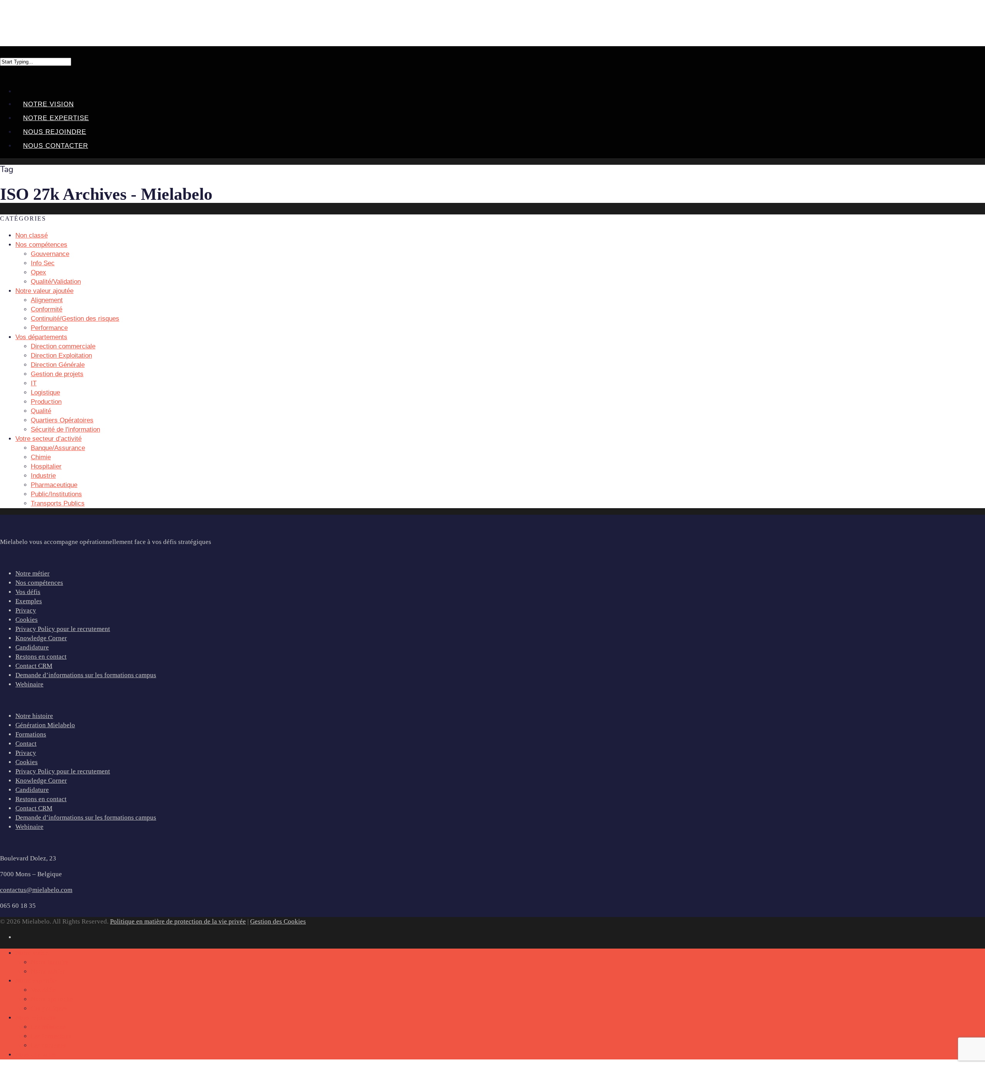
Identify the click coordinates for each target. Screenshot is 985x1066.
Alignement (47, 300)
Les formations (51, 1036)
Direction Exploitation (61, 355)
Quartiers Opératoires (62, 420)
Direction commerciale (63, 346)
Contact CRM (33, 665)
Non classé (31, 235)
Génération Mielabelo (45, 725)
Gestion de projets (57, 374)
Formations (30, 734)
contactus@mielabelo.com (36, 890)
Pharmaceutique (54, 485)
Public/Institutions (56, 494)
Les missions (48, 1027)
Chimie (41, 457)
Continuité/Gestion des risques (75, 318)
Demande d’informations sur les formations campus (85, 675)
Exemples (28, 601)
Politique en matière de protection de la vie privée (178, 921)
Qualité (41, 411)
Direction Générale (58, 364)
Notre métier (32, 573)
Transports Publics (58, 503)
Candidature (32, 647)
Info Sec (43, 263)
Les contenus (49, 1045)
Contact (26, 743)
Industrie (43, 475)
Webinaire (29, 684)
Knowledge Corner (41, 638)
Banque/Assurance (58, 448)
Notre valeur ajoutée (44, 291)
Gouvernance (50, 254)
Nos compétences (39, 582)
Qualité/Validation (56, 281)
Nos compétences (41, 244)
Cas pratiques (49, 1008)
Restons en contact (41, 656)
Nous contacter (55, 145)
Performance (49, 327)
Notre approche (52, 999)
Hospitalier (46, 466)
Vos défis (27, 592)
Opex (38, 272)
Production (46, 401)
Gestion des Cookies (278, 921)
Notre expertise (56, 118)
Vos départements (41, 337)
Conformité (46, 309)
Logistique (45, 392)
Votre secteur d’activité (48, 438)
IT (34, 383)
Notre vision (48, 104)
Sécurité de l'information (65, 429)
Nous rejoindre (54, 132)
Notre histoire (34, 716)
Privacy (25, 610)
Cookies (26, 619)
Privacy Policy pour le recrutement (62, 629)
